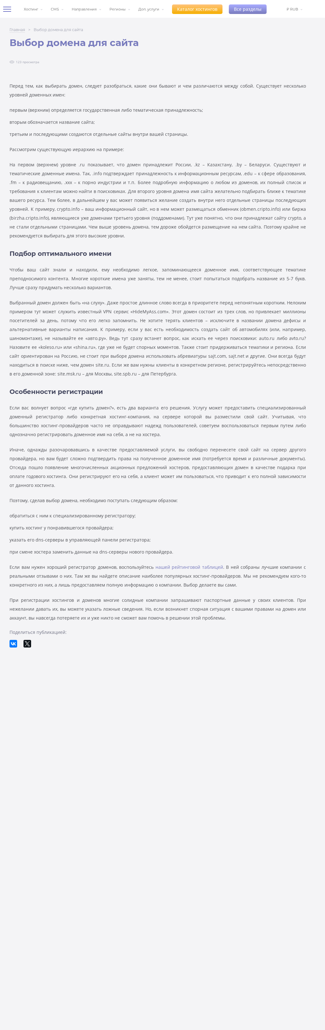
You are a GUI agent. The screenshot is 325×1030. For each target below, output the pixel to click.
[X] (27, 644)
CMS (55, 9)
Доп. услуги (148, 9)
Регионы (117, 9)
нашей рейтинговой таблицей (189, 567)
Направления (84, 9)
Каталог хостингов (197, 9)
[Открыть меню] (9, 9)
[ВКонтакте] (13, 644)
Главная (17, 29)
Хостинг (31, 9)
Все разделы (248, 9)
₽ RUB (292, 9)
